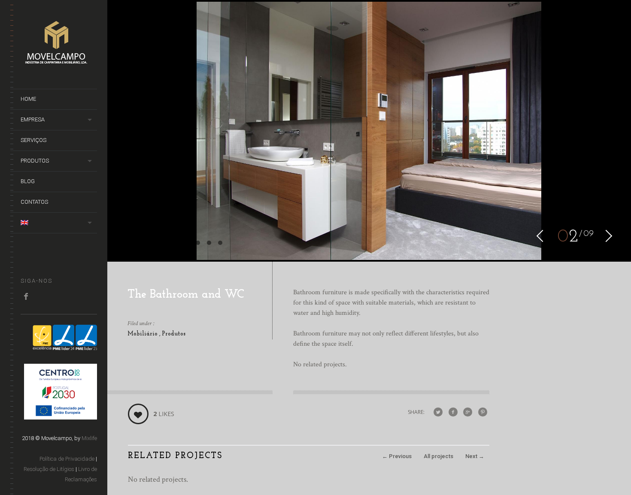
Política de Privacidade (66, 459)
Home (28, 99)
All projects (438, 456)
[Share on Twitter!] (438, 412)
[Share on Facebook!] (453, 412)
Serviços (33, 140)
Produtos (173, 334)
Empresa (33, 119)
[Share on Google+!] (467, 412)
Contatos (34, 202)
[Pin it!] (482, 412)
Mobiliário (143, 334)
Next (474, 456)
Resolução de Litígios (49, 469)
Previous (397, 456)
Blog (28, 181)
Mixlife (89, 438)
